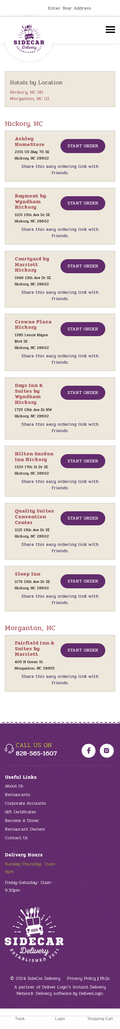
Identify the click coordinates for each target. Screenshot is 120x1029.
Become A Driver (22, 820)
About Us (14, 786)
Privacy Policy (81, 978)
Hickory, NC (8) (26, 92)
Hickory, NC (24, 123)
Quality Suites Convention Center (34, 516)
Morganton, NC (30, 628)
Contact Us (16, 837)
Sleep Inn (27, 574)
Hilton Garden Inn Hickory (34, 456)
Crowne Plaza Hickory (33, 324)
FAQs (105, 978)
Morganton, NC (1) (29, 98)
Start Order (83, 146)
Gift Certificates (20, 811)
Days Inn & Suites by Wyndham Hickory (29, 393)
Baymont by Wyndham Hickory (30, 201)
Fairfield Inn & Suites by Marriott (34, 648)
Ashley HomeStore (29, 141)
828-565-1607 (36, 753)
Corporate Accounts (25, 803)
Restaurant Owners (25, 829)
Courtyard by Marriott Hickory (32, 264)
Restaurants (17, 794)
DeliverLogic (91, 993)
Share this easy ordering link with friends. (60, 169)
